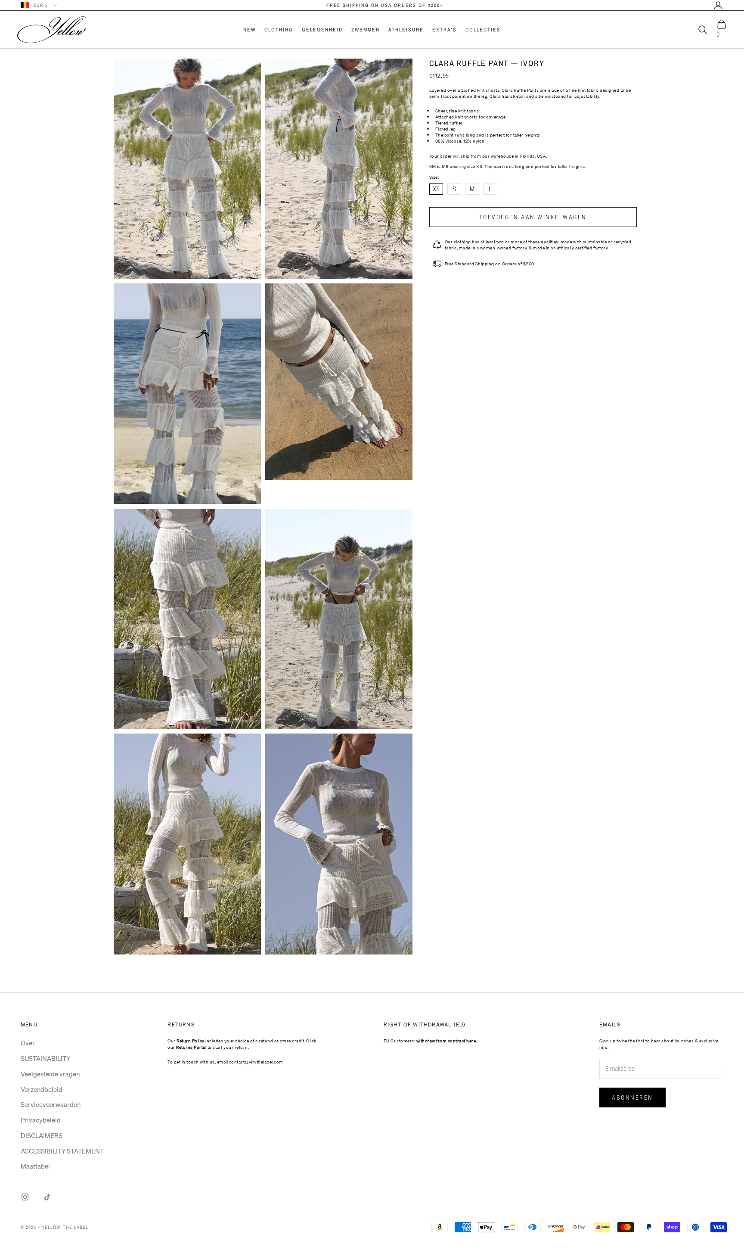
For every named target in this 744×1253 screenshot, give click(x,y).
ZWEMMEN (365, 29)
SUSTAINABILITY (45, 1058)
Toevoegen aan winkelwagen (533, 217)
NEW (249, 29)
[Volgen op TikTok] (47, 1197)
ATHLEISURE (406, 29)
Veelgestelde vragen (50, 1074)
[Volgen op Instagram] (25, 1197)
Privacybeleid (41, 1120)
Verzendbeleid (41, 1089)
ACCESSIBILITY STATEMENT (62, 1151)
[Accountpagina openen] (718, 5)
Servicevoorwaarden (51, 1104)
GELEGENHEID (322, 29)
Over (28, 1043)
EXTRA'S (444, 29)
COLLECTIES (483, 29)
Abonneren (632, 1097)
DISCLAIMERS (41, 1135)
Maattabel (35, 1166)
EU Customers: (430, 1040)
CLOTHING (278, 29)
